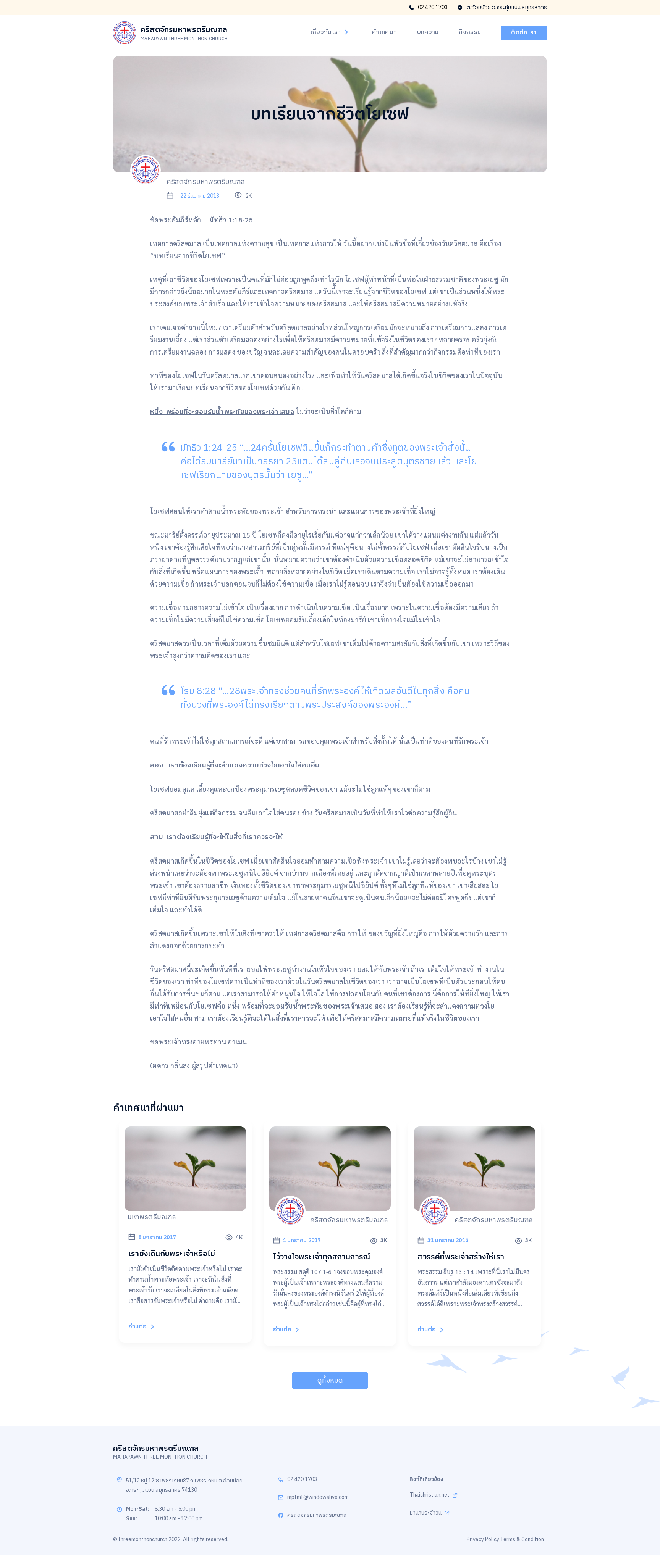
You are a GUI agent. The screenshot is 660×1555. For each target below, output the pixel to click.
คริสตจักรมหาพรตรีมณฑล (316, 1515)
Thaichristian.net (430, 1495)
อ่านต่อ (137, 1326)
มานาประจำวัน (426, 1513)
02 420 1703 (433, 7)
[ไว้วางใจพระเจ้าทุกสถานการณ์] (330, 1207)
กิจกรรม (470, 32)
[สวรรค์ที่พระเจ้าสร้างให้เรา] (474, 1207)
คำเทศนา (384, 32)
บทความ (428, 32)
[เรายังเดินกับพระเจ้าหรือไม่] (185, 1206)
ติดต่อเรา (524, 32)
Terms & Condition (522, 1539)
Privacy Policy (483, 1539)
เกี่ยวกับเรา (325, 32)
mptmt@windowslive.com (318, 1497)
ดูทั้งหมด (330, 1380)
